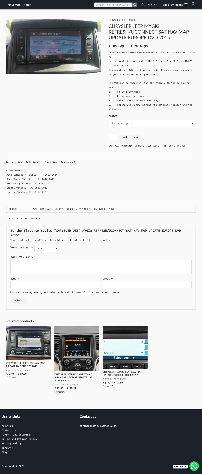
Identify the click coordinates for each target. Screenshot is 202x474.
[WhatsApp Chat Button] (194, 466)
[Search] (134, 5)
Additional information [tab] (41, 162)
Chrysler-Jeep (177, 146)
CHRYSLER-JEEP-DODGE (122, 20)
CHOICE (113, 116)
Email (108, 278)
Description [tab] (14, 162)
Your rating (21, 247)
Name (14, 278)
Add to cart (130, 137)
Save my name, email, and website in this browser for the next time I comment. (68, 292)
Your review (21, 257)
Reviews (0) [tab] (68, 162)
